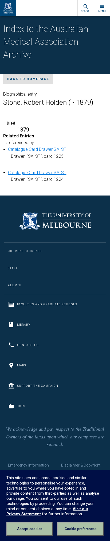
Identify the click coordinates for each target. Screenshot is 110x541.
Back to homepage (28, 79)
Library (23, 324)
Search (86, 11)
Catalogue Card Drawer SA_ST (37, 149)
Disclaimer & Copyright (80, 465)
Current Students (25, 251)
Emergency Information (28, 465)
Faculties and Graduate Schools (47, 304)
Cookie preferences (80, 529)
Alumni (15, 285)
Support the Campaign (37, 386)
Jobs (21, 406)
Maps (21, 365)
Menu (102, 11)
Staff (13, 268)
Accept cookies (29, 529)
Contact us (27, 345)
